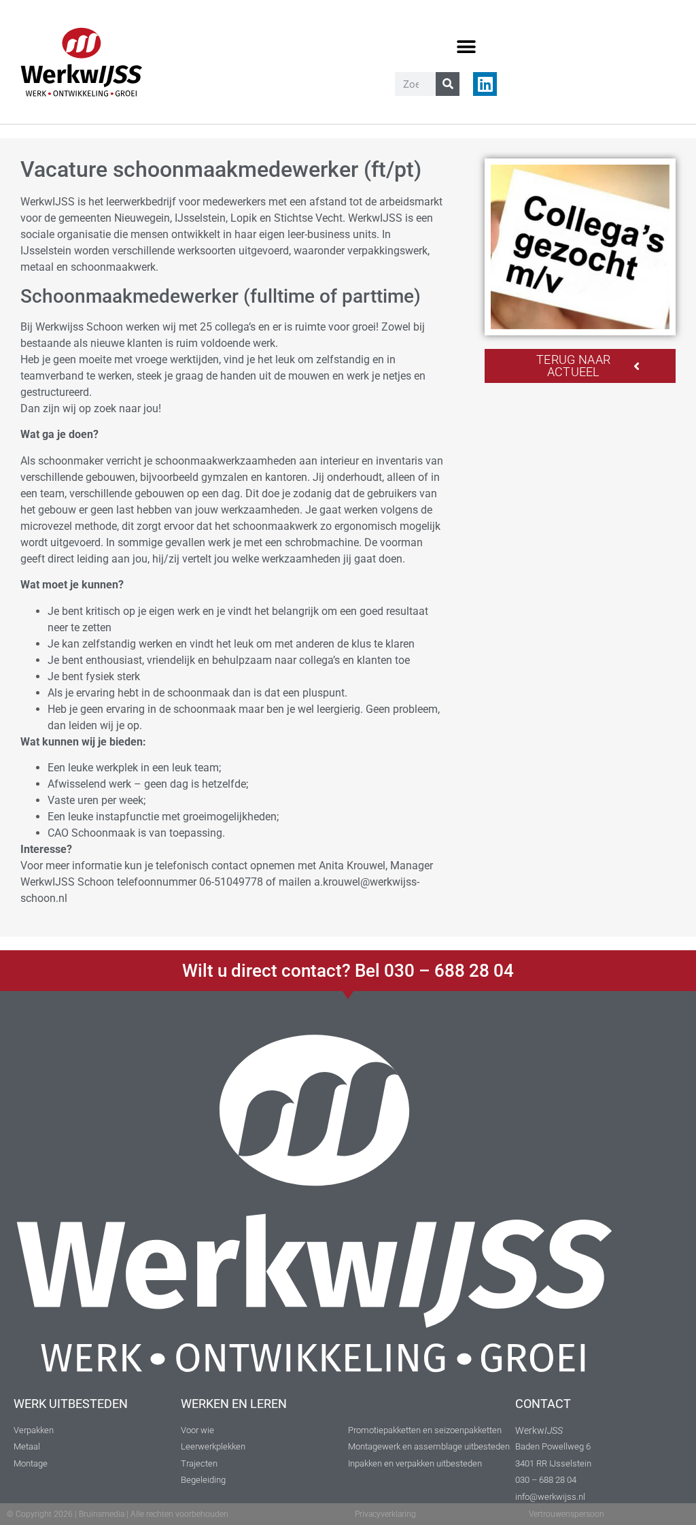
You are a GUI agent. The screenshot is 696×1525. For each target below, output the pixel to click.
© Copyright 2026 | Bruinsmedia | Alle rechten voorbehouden (117, 1514)
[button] (466, 46)
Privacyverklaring (385, 1514)
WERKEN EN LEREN (234, 1403)
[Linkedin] (485, 84)
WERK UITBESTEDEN (71, 1403)
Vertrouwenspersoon (566, 1514)
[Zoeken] (447, 84)
